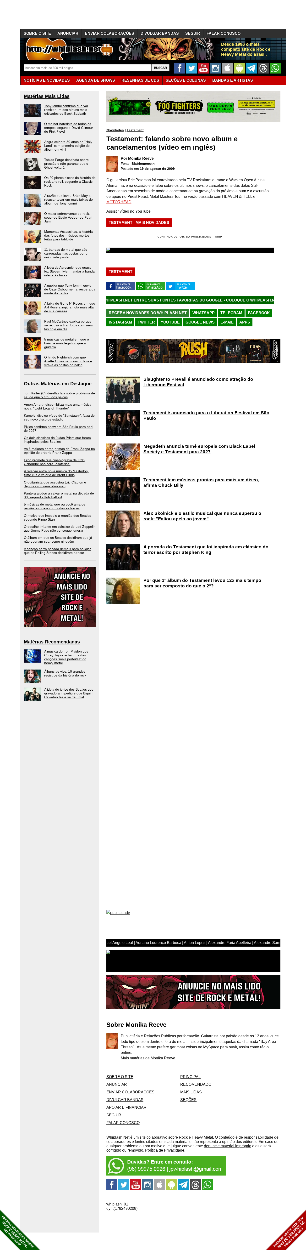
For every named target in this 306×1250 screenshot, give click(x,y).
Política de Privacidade (164, 1150)
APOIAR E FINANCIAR (126, 1107)
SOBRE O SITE (37, 33)
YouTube (170, 322)
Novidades (115, 130)
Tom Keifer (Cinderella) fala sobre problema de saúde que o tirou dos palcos (59, 395)
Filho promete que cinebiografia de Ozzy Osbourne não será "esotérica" (54, 462)
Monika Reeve (141, 158)
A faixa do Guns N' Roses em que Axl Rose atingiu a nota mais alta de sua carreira (69, 307)
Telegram (231, 313)
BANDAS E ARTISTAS (232, 80)
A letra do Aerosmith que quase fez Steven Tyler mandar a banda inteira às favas (69, 271)
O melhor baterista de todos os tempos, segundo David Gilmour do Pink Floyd (68, 127)
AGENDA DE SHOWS (95, 80)
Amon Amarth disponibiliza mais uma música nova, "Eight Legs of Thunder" (57, 406)
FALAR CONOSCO (223, 33)
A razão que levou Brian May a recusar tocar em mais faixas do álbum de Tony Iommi (68, 199)
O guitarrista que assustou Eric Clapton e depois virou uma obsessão (55, 484)
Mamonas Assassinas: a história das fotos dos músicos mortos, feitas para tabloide (68, 235)
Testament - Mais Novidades (139, 223)
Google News (200, 322)
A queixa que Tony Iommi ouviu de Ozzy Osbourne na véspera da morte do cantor (69, 289)
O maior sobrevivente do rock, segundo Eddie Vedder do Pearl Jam (68, 217)
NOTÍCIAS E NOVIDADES (47, 80)
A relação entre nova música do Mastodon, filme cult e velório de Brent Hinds (56, 473)
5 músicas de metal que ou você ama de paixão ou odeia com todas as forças (54, 506)
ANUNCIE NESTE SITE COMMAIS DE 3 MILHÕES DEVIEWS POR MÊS (289, 1232)
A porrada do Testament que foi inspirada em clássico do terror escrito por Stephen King (205, 549)
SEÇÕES (186, 80)
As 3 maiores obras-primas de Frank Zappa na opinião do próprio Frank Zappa (59, 451)
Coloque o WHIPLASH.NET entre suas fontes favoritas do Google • (106, 300)
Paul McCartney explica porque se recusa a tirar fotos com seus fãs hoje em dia (68, 325)
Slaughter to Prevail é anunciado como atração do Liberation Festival (198, 382)
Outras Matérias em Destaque (58, 383)
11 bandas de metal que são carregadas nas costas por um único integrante (67, 253)
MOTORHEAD (118, 202)
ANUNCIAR (67, 33)
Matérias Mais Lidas (47, 96)
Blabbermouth (143, 163)
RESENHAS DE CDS (140, 80)
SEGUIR (192, 33)
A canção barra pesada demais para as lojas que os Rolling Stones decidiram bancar (57, 551)
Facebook (259, 313)
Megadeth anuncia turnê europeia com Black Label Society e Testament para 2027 (199, 449)
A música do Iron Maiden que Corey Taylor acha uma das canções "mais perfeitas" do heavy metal (66, 657)
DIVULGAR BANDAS (160, 33)
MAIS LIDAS (191, 1092)
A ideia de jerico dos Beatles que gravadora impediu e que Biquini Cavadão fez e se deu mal (68, 693)
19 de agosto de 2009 (157, 168)
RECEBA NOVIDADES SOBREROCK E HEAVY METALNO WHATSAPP (17, 1232)
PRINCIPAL (190, 1077)
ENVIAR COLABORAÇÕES (109, 33)
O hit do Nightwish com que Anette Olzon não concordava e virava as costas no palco (68, 361)
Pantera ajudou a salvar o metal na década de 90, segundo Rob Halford (59, 495)
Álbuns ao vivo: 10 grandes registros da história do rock (65, 673)
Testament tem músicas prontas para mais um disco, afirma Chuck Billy (201, 482)
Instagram (120, 322)
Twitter (146, 322)
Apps (244, 322)
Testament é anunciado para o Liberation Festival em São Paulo (206, 415)
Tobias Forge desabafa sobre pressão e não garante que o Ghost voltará (66, 163)
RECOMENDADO (195, 1084)
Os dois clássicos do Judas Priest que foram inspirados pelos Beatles (57, 439)
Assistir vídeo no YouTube (128, 211)
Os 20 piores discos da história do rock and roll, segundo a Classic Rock (70, 181)
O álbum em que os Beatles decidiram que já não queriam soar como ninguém (58, 539)
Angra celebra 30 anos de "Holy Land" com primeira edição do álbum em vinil (68, 145)
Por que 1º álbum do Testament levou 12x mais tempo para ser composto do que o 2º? (202, 583)
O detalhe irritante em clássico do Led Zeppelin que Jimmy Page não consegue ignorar (59, 528)
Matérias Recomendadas (52, 641)
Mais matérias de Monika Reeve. (148, 1058)
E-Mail (227, 322)
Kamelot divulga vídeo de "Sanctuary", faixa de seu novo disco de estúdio (59, 417)
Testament (135, 130)
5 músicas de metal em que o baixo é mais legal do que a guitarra (66, 343)
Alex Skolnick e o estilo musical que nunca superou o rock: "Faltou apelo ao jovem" (202, 516)
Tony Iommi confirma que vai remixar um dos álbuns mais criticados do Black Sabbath (66, 109)
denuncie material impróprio (227, 1146)
